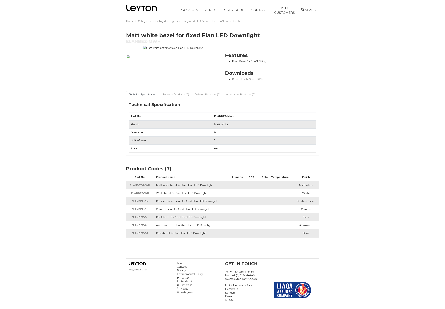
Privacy (181, 270)
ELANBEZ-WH (140, 193)
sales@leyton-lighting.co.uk (241, 278)
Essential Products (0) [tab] (175, 94)
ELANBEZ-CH (139, 209)
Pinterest (186, 285)
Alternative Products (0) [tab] (240, 94)
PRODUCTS (189, 10)
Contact (182, 266)
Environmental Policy (190, 274)
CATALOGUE (234, 10)
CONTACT (259, 10)
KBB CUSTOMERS (284, 10)
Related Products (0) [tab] (207, 94)
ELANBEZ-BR (140, 233)
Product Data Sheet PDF (247, 79)
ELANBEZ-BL (140, 217)
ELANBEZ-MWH (140, 185)
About (180, 263)
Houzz (184, 288)
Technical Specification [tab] (142, 94)
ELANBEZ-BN (139, 201)
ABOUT (211, 10)
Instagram (186, 292)
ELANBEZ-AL (140, 225)
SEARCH (311, 10)
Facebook (186, 281)
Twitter (184, 277)
